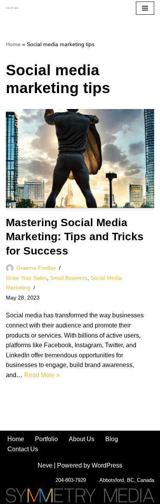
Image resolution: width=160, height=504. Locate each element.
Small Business (68, 278)
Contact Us (22, 449)
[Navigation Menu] (145, 8)
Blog (111, 439)
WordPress (107, 465)
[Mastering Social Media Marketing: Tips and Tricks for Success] (80, 158)
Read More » (42, 375)
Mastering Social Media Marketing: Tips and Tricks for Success (75, 236)
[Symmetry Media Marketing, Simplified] (12, 8)
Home (13, 44)
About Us (81, 439)
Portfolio (46, 439)
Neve (45, 465)
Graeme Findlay (36, 268)
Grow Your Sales (26, 278)
